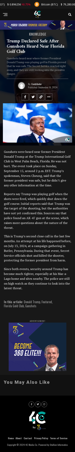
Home (11, 438)
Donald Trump (32, 301)
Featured (47, 301)
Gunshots (30, 305)
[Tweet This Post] (33, 96)
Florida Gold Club (14, 305)
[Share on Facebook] (25, 96)
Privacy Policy (41, 438)
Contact (28, 438)
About (19, 438)
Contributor (36, 84)
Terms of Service (58, 438)
